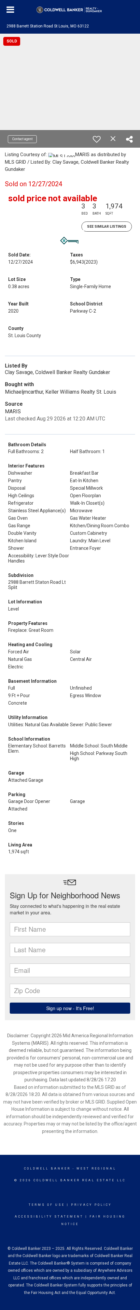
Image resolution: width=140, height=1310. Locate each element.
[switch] (97, 139)
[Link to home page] (70, 10)
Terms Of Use (47, 1204)
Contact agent (22, 139)
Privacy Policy (91, 1204)
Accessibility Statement (49, 1216)
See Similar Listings (106, 226)
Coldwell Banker (47, 1168)
